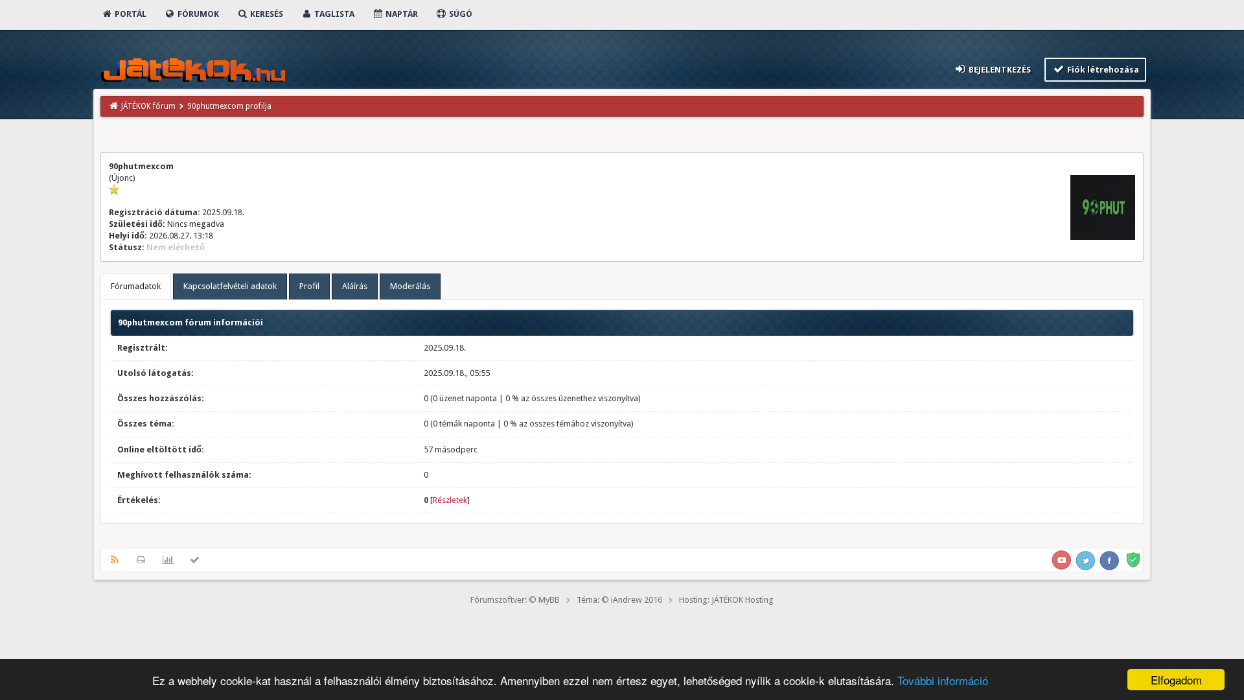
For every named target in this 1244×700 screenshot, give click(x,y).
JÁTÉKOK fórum (148, 106)
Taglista (333, 14)
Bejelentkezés (999, 70)
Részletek (450, 500)
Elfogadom (1176, 679)
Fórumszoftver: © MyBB (515, 600)
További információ (942, 680)
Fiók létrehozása (1102, 70)
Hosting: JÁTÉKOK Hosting (726, 600)
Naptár (401, 14)
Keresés (265, 14)
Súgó (459, 14)
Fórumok (197, 14)
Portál (129, 14)
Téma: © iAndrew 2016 (619, 600)
